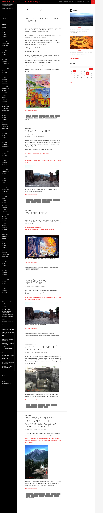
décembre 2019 (5, 166)
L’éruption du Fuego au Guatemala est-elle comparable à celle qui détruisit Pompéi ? (41, 422)
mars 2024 (4, 77)
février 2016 (4, 249)
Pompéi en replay (36, 213)
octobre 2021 (5, 128)
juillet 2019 (4, 175)
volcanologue (46, 201)
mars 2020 (4, 160)
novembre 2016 (5, 232)
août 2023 (4, 90)
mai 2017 (4, 222)
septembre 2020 (5, 151)
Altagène (29, 115)
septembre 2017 (5, 214)
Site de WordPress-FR (6, 383)
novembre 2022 (5, 106)
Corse (52, 115)
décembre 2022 (5, 104)
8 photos (79, 50)
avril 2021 (4, 139)
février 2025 (4, 59)
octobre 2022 (5, 108)
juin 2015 (4, 263)
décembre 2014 (5, 274)
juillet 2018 (4, 196)
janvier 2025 (4, 61)
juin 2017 (4, 220)
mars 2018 (4, 204)
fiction (44, 200)
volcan (39, 201)
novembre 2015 (5, 254)
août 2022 (4, 112)
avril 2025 (4, 56)
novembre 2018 (5, 189)
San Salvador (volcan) (32, 406)
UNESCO (46, 406)
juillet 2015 (4, 261)
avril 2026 (4, 34)
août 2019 (4, 173)
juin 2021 (4, 135)
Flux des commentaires (6, 381)
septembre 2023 (5, 88)
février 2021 (4, 142)
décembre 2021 (5, 124)
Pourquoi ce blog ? (79, 1)
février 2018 (4, 205)
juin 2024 (4, 74)
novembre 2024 (5, 65)
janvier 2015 (4, 272)
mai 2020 (4, 158)
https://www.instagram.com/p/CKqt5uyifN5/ (37, 153)
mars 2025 (4, 57)
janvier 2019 (4, 185)
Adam (28, 267)
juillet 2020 (4, 155)
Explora (3, 352)
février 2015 (4, 270)
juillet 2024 (4, 72)
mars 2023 (4, 99)
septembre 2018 (5, 193)
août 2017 (4, 216)
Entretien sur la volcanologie (7, 314)
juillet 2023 (4, 92)
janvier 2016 (4, 250)
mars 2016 (4, 247)
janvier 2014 (4, 292)
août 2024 (4, 70)
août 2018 (4, 194)
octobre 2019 (5, 169)
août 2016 (4, 238)
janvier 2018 (4, 207)
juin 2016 (4, 241)
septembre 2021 (5, 130)
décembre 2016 (5, 231)
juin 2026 (4, 30)
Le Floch (50, 200)
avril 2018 (4, 202)
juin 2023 (4, 94)
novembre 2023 (5, 85)
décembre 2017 (5, 209)
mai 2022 (4, 115)
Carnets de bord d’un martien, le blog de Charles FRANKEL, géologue (8, 334)
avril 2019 (4, 180)
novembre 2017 (5, 211)
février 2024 (4, 79)
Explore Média (37, 200)
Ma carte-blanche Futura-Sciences (65, 1)
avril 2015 (4, 267)
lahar (58, 494)
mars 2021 (4, 140)
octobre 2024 (5, 66)
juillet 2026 (4, 29)
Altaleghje (35, 115)
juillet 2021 (4, 133)
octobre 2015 (5, 256)
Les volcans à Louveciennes (7, 321)
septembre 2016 (5, 236)
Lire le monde (30, 117)
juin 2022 (4, 113)
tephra (40, 406)
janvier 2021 (4, 144)
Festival (57, 115)
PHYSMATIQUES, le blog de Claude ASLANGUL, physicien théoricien (8, 368)
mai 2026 (4, 32)
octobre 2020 (5, 149)
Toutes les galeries (75, 58)
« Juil (71, 82)
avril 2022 (4, 117)
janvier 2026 (4, 39)
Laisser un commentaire (41, 24)
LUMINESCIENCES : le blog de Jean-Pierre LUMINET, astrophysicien (8, 357)
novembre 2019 (5, 167)
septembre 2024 (5, 68)
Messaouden (57, 200)
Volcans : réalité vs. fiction (38, 132)
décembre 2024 (5, 63)
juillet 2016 (4, 240)
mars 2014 (4, 288)
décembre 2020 (5, 146)
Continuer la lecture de (32, 110)
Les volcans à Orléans (6, 324)
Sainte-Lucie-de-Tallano (50, 117)
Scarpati (51, 335)
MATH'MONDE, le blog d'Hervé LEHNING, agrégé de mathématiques (8, 362)
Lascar (28, 495)
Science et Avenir (49, 495)
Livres (32, 15)
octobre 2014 (5, 277)
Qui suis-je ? (87, 1)
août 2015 (4, 259)
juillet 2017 (4, 218)
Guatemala (41, 494)
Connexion (4, 378)
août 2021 (4, 131)
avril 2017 (4, 223)
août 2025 (4, 48)
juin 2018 (4, 198)
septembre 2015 (5, 258)
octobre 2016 (5, 234)
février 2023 (4, 101)
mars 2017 (4, 225)
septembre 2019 (5, 171)
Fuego (35, 494)
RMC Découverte (53, 267)
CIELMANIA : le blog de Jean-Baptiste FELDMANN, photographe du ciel (8, 339)
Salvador (54, 405)
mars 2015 (4, 268)
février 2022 (4, 121)
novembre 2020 (5, 148)
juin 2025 (4, 52)
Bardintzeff (29, 200)
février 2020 (4, 162)
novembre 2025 (5, 43)
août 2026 (4, 27)
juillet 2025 (4, 50)
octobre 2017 (5, 213)
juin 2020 (4, 157)
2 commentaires (40, 136)
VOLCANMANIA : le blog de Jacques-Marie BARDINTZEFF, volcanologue (24, 2)
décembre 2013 (5, 294)
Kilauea (53, 494)
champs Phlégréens (44, 115)
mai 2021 (4, 137)
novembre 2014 (5, 276)
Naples (36, 117)
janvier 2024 (4, 81)
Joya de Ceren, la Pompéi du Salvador (41, 348)
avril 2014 (4, 286)
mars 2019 (4, 182)
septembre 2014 (5, 279)
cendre (28, 405)
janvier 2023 (4, 103)
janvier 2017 (4, 229)
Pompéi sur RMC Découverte (35, 282)
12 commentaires (81, 54)
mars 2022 (4, 119)
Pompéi (41, 117)
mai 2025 (4, 54)
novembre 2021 (5, 126)
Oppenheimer (29, 335)
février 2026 (4, 38)
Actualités (28, 15)
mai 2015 (4, 265)
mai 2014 (4, 285)
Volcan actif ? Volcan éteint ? (7, 316)
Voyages (33, 344)
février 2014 (4, 290)
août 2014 (4, 281)
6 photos (79, 27)
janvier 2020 (4, 164)
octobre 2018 (5, 191)
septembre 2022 (5, 110)
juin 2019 (4, 176)
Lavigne (51, 333)
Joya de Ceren (41, 405)
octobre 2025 (5, 45)
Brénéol (41, 267)
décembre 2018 (5, 187)
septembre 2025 (5, 47)
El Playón (34, 405)
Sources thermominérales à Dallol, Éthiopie (81, 52)
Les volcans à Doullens (6, 323)
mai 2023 (4, 95)
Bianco (40, 333)
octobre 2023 (5, 86)
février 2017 (4, 227)
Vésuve (28, 119)
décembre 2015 (5, 252)
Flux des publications (6, 379)
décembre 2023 (5, 83)
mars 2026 (4, 36)
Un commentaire (40, 286)
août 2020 (4, 153)
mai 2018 (4, 200)
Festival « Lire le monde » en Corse (41, 20)
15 (87, 73)
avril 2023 (4, 97)
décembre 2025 (5, 41)
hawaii (47, 494)
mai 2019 (4, 178)
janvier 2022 (4, 122)
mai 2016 (4, 243)
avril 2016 (4, 245)
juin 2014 (4, 283)
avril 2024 (4, 75)
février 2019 (4, 184)
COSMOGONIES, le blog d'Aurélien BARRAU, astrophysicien (8, 345)
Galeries (75, 10)
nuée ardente (35, 495)
